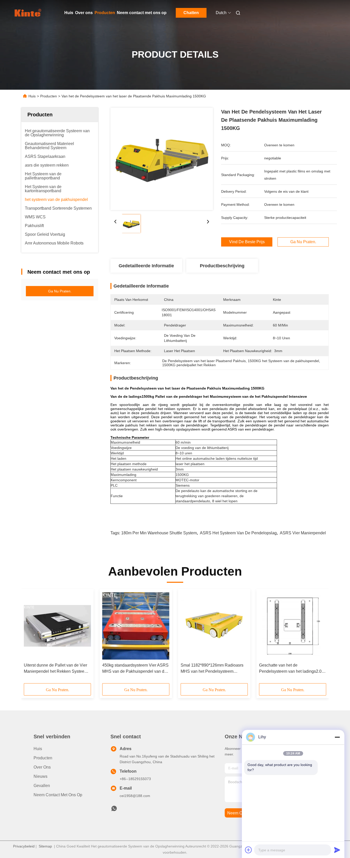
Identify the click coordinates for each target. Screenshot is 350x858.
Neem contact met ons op (142, 13)
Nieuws (40, 776)
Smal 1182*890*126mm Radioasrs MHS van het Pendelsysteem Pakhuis (212, 669)
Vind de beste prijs (247, 242)
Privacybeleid (24, 846)
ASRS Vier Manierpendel (303, 533)
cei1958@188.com (135, 796)
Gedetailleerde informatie (146, 265)
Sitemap (45, 846)
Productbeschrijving (222, 265)
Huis (68, 13)
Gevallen (42, 785)
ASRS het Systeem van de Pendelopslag (238, 533)
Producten (105, 13)
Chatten (191, 13)
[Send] (337, 849)
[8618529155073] (114, 810)
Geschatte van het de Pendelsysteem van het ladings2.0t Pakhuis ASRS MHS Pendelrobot (291, 669)
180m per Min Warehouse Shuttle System (159, 533)
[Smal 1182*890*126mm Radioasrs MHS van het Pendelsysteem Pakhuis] (214, 625)
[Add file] (248, 849)
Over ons (84, 13)
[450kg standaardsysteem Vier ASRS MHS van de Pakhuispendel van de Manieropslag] (135, 625)
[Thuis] (28, 13)
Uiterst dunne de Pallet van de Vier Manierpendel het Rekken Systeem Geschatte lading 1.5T (56, 669)
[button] (30, 638)
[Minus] (337, 737)
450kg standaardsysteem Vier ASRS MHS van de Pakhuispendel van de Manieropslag (135, 669)
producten (43, 758)
